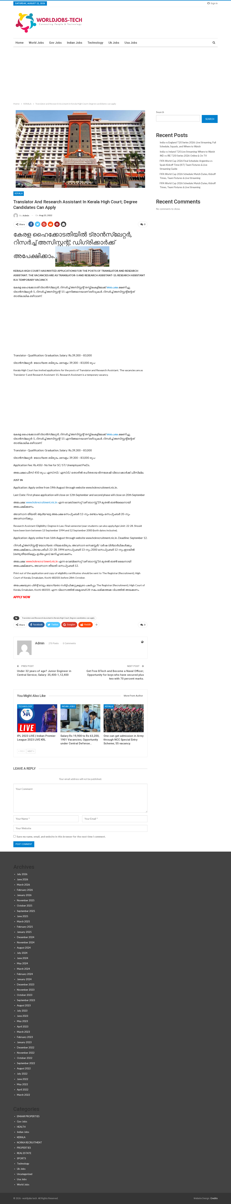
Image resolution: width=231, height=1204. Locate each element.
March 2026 (23, 884)
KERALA (19, 193)
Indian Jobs (74, 42)
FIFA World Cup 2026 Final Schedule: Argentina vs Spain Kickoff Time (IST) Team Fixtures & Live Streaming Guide (186, 164)
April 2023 (22, 1026)
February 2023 (25, 1037)
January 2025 (24, 931)
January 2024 (24, 979)
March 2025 (23, 921)
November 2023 (25, 989)
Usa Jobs (131, 42)
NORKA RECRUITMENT (29, 1142)
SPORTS (21, 1158)
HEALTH (21, 1126)
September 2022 (26, 1063)
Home (19, 42)
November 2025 (25, 900)
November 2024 (25, 942)
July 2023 (22, 1010)
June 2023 (22, 1015)
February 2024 (25, 974)
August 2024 (24, 947)
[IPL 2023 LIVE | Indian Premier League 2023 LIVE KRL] (37, 718)
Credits (214, 1198)
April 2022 (22, 1089)
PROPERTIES (24, 1147)
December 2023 (25, 984)
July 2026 (22, 874)
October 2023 (24, 994)
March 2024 (23, 968)
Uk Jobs (113, 42)
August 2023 (24, 1005)
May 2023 (22, 1021)
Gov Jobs (55, 42)
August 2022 (24, 1068)
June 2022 (22, 1079)
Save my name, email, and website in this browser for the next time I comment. (61, 836)
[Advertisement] (115, 74)
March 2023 (23, 1031)
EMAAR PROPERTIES (28, 1116)
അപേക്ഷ (112, 287)
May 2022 (22, 1084)
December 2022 (25, 1047)
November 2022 (25, 1052)
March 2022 (23, 1094)
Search (160, 112)
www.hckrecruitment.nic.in (41, 502)
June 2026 (22, 879)
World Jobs (36, 42)
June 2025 (22, 916)
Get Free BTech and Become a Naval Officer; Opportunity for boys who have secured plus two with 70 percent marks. (115, 674)
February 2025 (25, 926)
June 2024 (22, 958)
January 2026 (24, 895)
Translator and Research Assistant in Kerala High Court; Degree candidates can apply (58, 618)
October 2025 (24, 905)
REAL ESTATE (24, 1153)
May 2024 (22, 963)
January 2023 (24, 1042)
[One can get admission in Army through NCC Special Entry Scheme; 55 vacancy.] (124, 718)
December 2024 (25, 937)
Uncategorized (24, 1174)
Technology (95, 42)
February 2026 (25, 889)
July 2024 (22, 952)
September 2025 (26, 911)
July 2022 (22, 1073)
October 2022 (24, 1058)
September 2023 (26, 1000)
